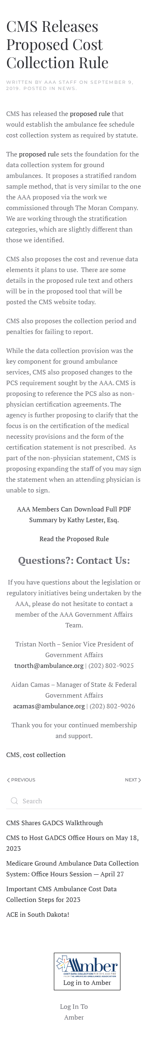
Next (131, 780)
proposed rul (36, 154)
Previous (23, 780)
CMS (13, 754)
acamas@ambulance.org (49, 705)
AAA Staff (60, 82)
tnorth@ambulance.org (48, 665)
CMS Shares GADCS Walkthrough (54, 822)
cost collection (44, 754)
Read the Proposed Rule (74, 538)
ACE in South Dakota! (37, 914)
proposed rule (90, 113)
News (67, 88)
